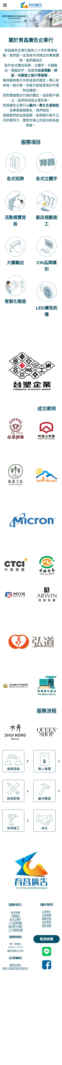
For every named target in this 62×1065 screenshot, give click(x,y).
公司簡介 (46, 911)
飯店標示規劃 (15, 926)
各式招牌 (15, 912)
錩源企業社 (15, 964)
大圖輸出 (15, 915)
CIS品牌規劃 (15, 922)
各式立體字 (15, 919)
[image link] (31, 4)
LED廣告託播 (15, 929)
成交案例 (46, 922)
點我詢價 (46, 939)
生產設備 (46, 915)
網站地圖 (46, 925)
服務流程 (46, 918)
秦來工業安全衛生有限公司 (15, 968)
